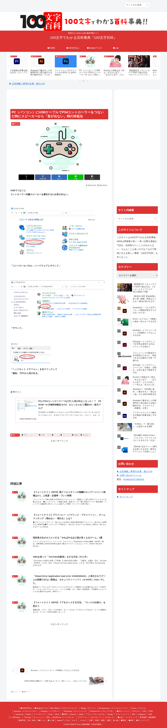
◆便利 (123, 720)
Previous (8, 66)
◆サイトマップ (142, 720)
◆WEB (64, 714)
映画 (103, 720)
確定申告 (22, 720)
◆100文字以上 (26, 708)
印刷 (97, 720)
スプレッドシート (122, 714)
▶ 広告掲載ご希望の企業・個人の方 (27, 83)
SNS (133, 714)
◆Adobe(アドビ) (41, 708)
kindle (81, 714)
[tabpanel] (22, 65)
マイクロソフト (40, 714)
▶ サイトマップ (125, 497)
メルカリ (83, 720)
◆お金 (120, 717)
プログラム (135, 711)
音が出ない (86, 435)
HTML (150, 711)
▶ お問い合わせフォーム (129, 475)
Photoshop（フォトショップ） (76, 711)
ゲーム (56, 435)
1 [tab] (80, 81)
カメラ (74, 720)
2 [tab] (83, 81)
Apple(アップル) (63, 720)
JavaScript (19, 714)
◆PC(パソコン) (123, 711)
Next (158, 66)
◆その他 (51, 720)
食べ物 (115, 720)
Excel (50, 714)
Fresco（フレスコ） (139, 708)
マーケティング (131, 717)
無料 (109, 720)
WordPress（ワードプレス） (64, 717)
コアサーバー (82, 717)
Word (57, 714)
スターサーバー (96, 717)
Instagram (142, 714)
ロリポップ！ (110, 717)
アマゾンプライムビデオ (95, 714)
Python (28, 714)
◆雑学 (131, 720)
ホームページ (39, 717)
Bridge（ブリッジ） (88, 708)
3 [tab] (87, 81)
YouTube (27, 717)
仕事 (91, 720)
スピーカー (66, 435)
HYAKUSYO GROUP (133, 479)
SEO (48, 717)
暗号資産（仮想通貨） (148, 717)
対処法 (76, 435)
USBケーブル (45, 435)
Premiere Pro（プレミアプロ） (102, 711)
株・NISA (32, 720)
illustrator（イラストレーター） (26, 711)
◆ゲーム (16, 435)
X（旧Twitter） (16, 717)
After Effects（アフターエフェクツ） (64, 708)
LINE (150, 714)
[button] (147, 5)
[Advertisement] (59, 99)
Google (110, 714)
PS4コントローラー (30, 435)
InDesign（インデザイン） (51, 711)
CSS (144, 711)
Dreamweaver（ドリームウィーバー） (113, 708)
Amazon (73, 714)
